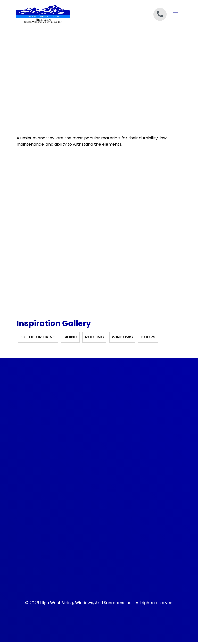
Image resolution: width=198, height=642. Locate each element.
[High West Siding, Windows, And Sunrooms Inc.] (57, 14)
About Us (111, 475)
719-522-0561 (36, 412)
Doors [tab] (148, 337)
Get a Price (99, 194)
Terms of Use (115, 493)
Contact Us (113, 511)
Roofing (30, 493)
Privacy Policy (115, 484)
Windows (31, 502)
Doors (28, 511)
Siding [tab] (70, 337)
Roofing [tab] (94, 337)
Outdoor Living (36, 475)
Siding (28, 484)
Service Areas (115, 502)
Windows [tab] (122, 337)
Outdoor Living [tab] (38, 337)
